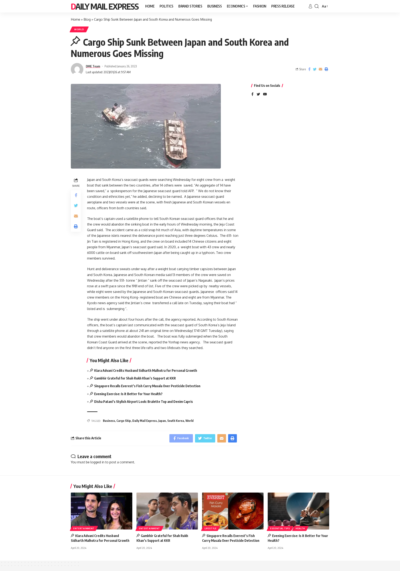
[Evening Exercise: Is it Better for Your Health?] (298, 511)
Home (75, 19)
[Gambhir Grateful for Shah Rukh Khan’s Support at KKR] (167, 511)
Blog (87, 19)
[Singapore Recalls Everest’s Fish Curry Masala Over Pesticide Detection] (233, 511)
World (79, 29)
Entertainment (83, 528)
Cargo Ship (123, 420)
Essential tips (280, 528)
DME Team (93, 66)
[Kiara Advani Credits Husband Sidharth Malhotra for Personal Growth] (101, 511)
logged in (97, 462)
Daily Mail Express (105, 6)
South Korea (175, 420)
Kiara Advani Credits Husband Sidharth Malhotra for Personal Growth (145, 370)
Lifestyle (210, 528)
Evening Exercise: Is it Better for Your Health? (128, 394)
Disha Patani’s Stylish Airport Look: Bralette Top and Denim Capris (143, 402)
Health (300, 528)
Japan (162, 420)
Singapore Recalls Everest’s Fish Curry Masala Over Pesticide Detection (147, 386)
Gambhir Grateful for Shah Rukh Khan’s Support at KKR (135, 378)
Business (109, 420)
